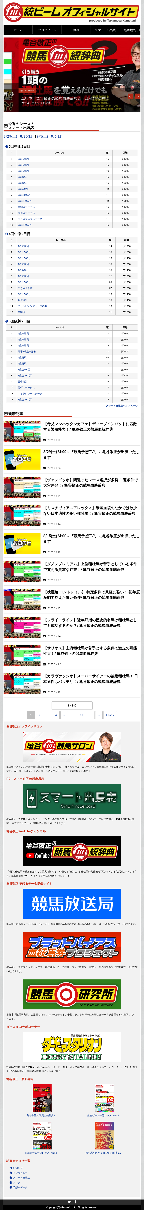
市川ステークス (26, 212)
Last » (110, 715)
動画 (76, 30)
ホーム (18, 30)
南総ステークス (26, 206)
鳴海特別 (23, 300)
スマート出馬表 (105, 30)
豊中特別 (23, 381)
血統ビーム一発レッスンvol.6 (41, 1152)
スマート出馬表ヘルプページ (122, 405)
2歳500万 (23, 188)
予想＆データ (20, 1187)
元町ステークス (26, 387)
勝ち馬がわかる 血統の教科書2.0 (103, 1152)
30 (81, 715)
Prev (130, 96)
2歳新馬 (22, 176)
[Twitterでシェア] (69, 1202)
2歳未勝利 (23, 158)
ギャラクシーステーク (30, 393)
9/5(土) (42, 136)
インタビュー (20, 1172)
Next (137, 96)
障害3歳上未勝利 (27, 351)
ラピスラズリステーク (30, 218)
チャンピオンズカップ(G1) (32, 306)
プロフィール (47, 30)
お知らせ (18, 1168)
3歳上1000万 (25, 200)
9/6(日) (56, 136)
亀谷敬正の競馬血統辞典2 (41, 1115)
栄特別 (21, 312)
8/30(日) (27, 136)
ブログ (16, 1182)
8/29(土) (10, 136)
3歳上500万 (24, 194)
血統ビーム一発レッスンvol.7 (103, 1115)
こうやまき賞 (25, 288)
